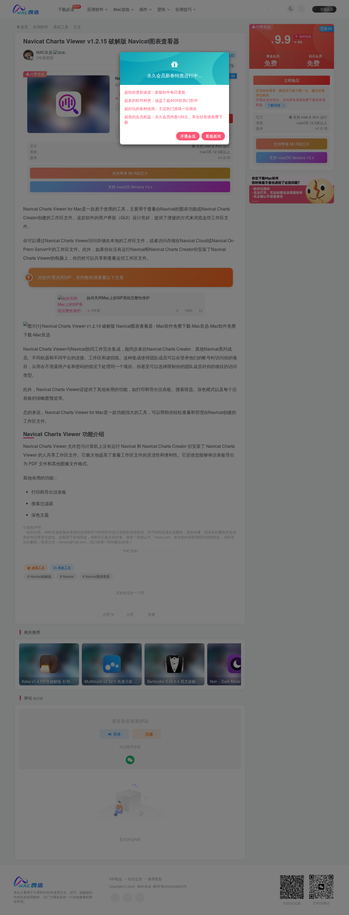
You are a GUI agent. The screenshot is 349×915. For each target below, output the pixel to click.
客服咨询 (213, 136)
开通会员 (187, 136)
